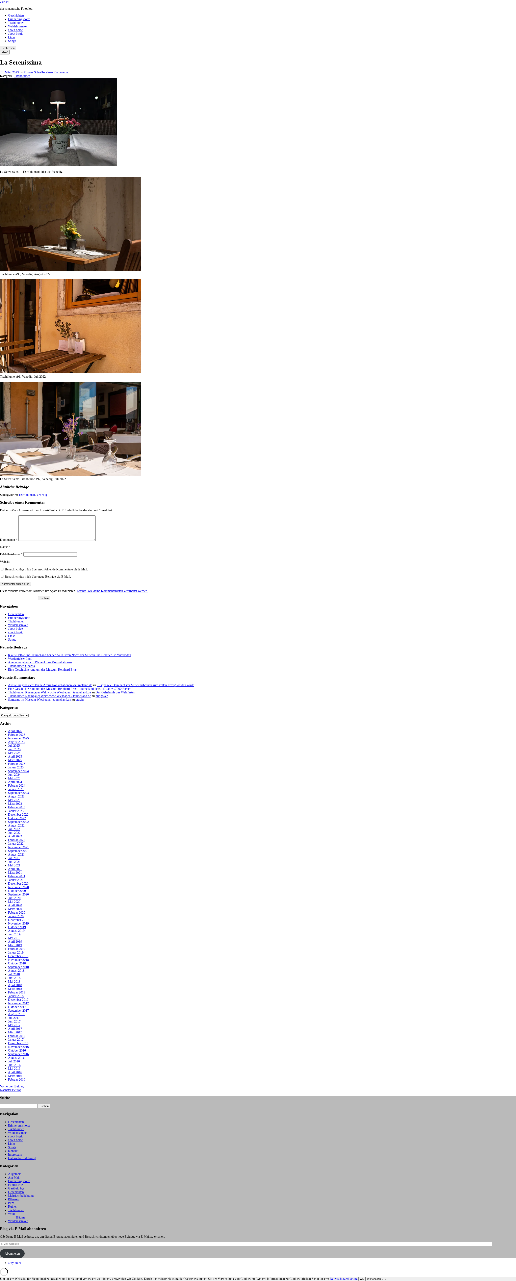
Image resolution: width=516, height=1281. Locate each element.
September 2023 (18, 792)
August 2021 (16, 854)
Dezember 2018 (18, 956)
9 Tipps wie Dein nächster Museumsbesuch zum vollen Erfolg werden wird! (145, 685)
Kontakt (13, 1151)
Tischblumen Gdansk (21, 666)
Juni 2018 (14, 978)
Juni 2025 (14, 749)
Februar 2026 (16, 734)
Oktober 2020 (17, 890)
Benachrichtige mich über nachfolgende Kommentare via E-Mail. (46, 569)
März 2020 (15, 909)
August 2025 (16, 742)
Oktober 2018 (17, 963)
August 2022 (16, 825)
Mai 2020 (14, 901)
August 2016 (16, 1057)
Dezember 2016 (18, 1043)
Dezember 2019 (18, 919)
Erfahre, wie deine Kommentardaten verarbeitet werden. (112, 591)
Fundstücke (15, 1184)
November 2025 (18, 738)
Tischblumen (16, 22)
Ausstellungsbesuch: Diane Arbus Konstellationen (40, 662)
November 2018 (18, 959)
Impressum (15, 1154)
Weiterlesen (374, 1278)
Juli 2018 (14, 974)
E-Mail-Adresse (11, 554)
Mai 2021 (14, 865)
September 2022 (18, 821)
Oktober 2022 (17, 818)
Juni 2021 (14, 861)
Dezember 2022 (18, 814)
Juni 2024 (14, 774)
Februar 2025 (16, 763)
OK (362, 1278)
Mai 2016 (14, 1068)
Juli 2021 (14, 858)
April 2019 (15, 941)
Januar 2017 (16, 1039)
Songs (12, 41)
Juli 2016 (14, 1061)
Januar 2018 (16, 996)
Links (11, 37)
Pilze (11, 1203)
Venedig (41, 494)
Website (5, 561)
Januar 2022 (16, 843)
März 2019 (15, 945)
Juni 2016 (14, 1065)
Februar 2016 (16, 1079)
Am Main (14, 1177)
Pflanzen (13, 1199)
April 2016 (15, 1072)
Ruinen (12, 1206)
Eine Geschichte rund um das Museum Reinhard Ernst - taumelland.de (53, 688)
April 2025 (15, 756)
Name (5, 546)
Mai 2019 (14, 938)
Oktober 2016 (17, 1050)
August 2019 (16, 930)
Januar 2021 (16, 880)
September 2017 (18, 1010)
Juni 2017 (14, 1021)
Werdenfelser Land (20, 658)
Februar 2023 (16, 807)
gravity (80, 699)
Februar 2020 (16, 912)
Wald (11, 1213)
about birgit (15, 33)
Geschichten (16, 15)
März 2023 (15, 803)
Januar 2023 (16, 811)
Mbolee (28, 72)
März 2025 (15, 760)
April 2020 (15, 905)
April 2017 (15, 1028)
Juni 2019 (14, 934)
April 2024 (15, 782)
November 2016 (18, 1047)
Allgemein (14, 1174)
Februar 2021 (16, 876)
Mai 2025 (14, 753)
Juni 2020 (14, 898)
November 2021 (18, 847)
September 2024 (18, 771)
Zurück (4, 1)
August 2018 (16, 970)
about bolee (15, 30)
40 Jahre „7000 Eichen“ (117, 688)
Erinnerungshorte (19, 19)
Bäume (20, 1217)
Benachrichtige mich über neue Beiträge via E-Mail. (38, 576)
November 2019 (18, 923)
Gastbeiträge (16, 1188)
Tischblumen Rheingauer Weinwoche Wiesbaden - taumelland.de (49, 692)
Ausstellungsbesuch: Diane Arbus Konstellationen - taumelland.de (50, 685)
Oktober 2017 (17, 1007)
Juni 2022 (14, 832)
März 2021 (15, 872)
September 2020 (18, 894)
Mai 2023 (14, 800)
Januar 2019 (16, 952)
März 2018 (15, 988)
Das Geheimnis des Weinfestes (115, 692)
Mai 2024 (14, 778)
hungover (102, 696)
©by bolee (14, 1262)
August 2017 (16, 1014)
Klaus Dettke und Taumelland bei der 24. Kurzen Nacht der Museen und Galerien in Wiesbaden (69, 655)
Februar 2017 (16, 1036)
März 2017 (15, 1032)
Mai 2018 (14, 981)
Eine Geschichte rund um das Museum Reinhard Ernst (42, 669)
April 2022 (15, 836)
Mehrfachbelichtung (21, 1195)
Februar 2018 (16, 992)
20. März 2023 (9, 72)
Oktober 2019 (17, 927)
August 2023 (16, 796)
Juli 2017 (14, 1017)
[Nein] (384, 1279)
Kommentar (9, 539)
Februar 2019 (16, 949)
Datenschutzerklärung (22, 1158)
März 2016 (15, 1076)
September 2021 (18, 851)
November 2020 (18, 887)
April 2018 (15, 985)
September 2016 (18, 1054)
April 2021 (15, 869)
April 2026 (15, 731)
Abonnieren (12, 1253)
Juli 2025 (14, 745)
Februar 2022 (16, 840)
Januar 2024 (16, 789)
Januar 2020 (16, 916)
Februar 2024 (16, 785)
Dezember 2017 (18, 999)
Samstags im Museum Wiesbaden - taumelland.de (39, 699)
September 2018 (18, 967)
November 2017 (18, 1003)
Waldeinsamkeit (18, 26)
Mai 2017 (14, 1025)
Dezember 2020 (18, 883)
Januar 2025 (16, 767)
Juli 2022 (14, 829)
